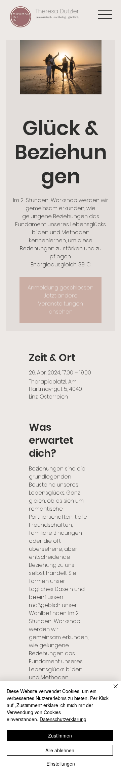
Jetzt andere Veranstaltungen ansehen (60, 304)
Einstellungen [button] (60, 763)
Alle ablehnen (59, 750)
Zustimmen (60, 735)
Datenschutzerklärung (63, 719)
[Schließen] (112, 690)
